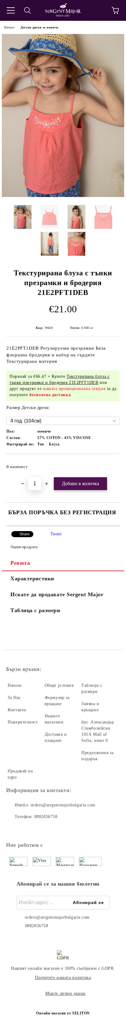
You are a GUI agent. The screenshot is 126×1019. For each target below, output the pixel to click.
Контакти (17, 710)
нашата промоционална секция (74, 388)
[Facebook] (14, 829)
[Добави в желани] (110, 464)
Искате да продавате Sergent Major (56, 594)
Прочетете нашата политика (63, 977)
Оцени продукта (24, 547)
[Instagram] (27, 829)
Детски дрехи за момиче (39, 27)
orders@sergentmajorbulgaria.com (63, 805)
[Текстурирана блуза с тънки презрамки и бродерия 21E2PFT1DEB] (63, 195)
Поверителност (23, 722)
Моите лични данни (65, 993)
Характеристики (32, 578)
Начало (9, 27)
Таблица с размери (35, 610)
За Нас (14, 697)
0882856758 (45, 816)
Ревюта (20, 563)
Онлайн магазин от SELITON (63, 1013)
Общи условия (59, 685)
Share (25, 534)
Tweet (56, 534)
